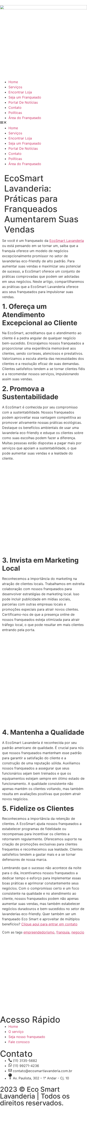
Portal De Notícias (23, 102)
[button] (43, 122)
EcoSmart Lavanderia (66, 240)
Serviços (15, 87)
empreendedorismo (38, 932)
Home (13, 82)
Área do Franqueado (24, 118)
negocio (77, 932)
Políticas (15, 112)
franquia (62, 932)
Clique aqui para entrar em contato (49, 924)
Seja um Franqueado (24, 97)
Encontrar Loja (20, 92)
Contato (15, 107)
